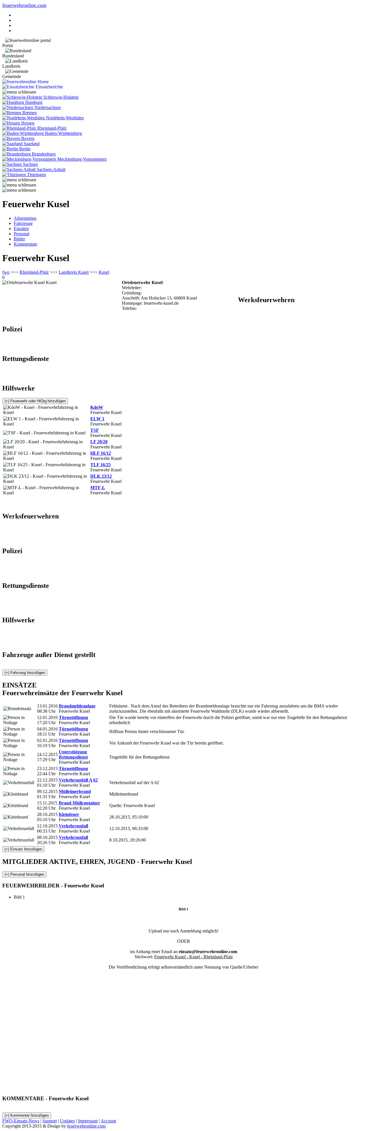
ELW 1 (97, 418)
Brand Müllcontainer (79, 802)
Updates (67, 1120)
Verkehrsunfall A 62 (78, 780)
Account (108, 1120)
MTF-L (97, 487)
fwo (5, 272)
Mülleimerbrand (75, 791)
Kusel (104, 272)
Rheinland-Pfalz (34, 272)
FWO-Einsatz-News (20, 1120)
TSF (94, 430)
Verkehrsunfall (73, 825)
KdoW (96, 407)
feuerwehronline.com (24, 5)
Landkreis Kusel (74, 272)
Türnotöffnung (73, 717)
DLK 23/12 (101, 476)
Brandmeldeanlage (77, 706)
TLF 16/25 (100, 464)
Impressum (88, 1120)
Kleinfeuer (69, 814)
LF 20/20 (99, 441)
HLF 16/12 (100, 453)
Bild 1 (22, 897)
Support (49, 1120)
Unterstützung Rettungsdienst (73, 754)
